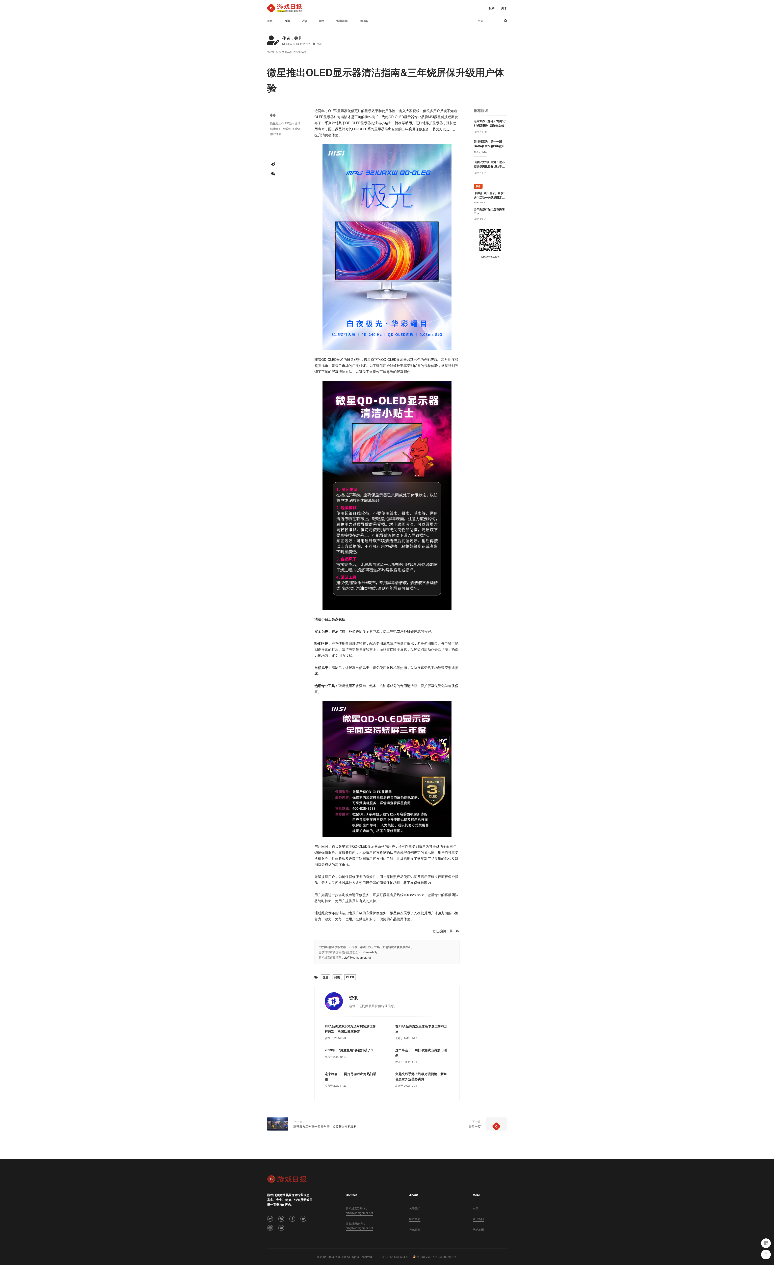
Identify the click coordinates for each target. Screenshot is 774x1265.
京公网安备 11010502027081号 (436, 1257)
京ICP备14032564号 (395, 1257)
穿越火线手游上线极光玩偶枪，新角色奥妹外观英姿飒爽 (421, 1076)
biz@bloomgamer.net (357, 957)
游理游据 (342, 21)
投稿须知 (414, 1230)
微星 (325, 977)
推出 (337, 977)
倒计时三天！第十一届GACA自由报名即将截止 (489, 143)
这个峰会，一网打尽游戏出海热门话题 (421, 1053)
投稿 (491, 8)
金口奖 (363, 21)
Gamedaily (370, 952)
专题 (475, 1208)
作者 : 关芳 (292, 38)
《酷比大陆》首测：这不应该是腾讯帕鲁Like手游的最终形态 (489, 164)
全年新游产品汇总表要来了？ (489, 211)
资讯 (287, 21)
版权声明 (414, 1219)
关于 (504, 8)
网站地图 (478, 1230)
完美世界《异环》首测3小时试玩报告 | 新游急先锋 (490, 123)
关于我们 (414, 1208)
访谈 (304, 21)
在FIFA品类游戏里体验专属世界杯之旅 (421, 1029)
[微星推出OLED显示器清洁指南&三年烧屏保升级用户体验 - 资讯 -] (284, 8)
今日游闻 (478, 1219)
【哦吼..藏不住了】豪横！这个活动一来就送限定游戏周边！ (490, 195)
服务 (322, 21)
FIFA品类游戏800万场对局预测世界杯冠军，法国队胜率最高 (350, 1029)
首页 (270, 21)
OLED (350, 977)
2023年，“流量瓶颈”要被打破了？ (349, 1050)
